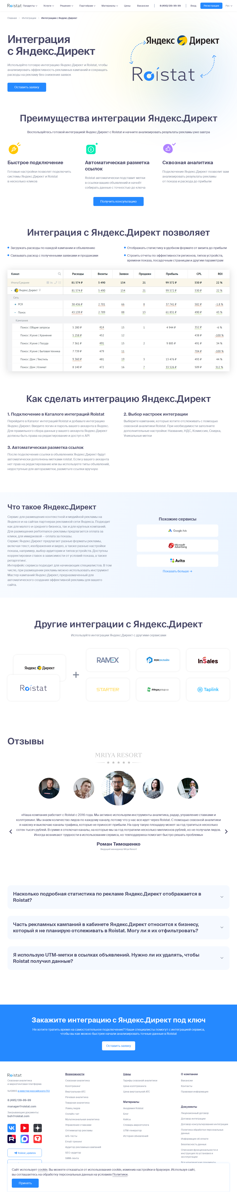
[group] (49, 788)
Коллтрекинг (73, 1086)
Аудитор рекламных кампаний (83, 1147)
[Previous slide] (10, 832)
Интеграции (29, 18)
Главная (12, 18)
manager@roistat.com (21, 1106)
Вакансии (143, 5)
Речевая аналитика (76, 1097)
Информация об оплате (194, 1138)
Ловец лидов (72, 1108)
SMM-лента (72, 1158)
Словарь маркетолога (136, 1124)
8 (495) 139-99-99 (170, 5)
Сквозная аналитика (77, 1080)
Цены (127, 5)
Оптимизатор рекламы (78, 1130)
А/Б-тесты (71, 1136)
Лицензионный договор (195, 1113)
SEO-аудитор (73, 1152)
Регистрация (211, 5)
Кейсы (127, 1119)
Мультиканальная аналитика (82, 1119)
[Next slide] (226, 832)
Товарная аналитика (77, 1102)
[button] (118, 897)
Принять (25, 1183)
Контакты (186, 1086)
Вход (193, 5)
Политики (120, 1174)
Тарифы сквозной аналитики (140, 1080)
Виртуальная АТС (75, 1091)
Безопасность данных (193, 1144)
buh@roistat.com (18, 1116)
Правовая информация (194, 1091)
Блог (126, 1113)
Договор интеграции (193, 1118)
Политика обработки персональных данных (202, 1131)
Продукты (29, 5)
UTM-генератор (132, 1130)
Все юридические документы (198, 1162)
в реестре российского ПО (34, 1090)
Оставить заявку (26, 87)
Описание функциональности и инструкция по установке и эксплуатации (199, 1153)
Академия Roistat (133, 1108)
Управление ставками (78, 1124)
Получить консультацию (118, 201)
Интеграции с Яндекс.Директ (59, 18)
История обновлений (135, 1136)
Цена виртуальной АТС (136, 1091)
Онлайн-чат (72, 1113)
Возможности (74, 1074)
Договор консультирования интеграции (204, 1124)
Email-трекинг (73, 1141)
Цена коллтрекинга (134, 1086)
